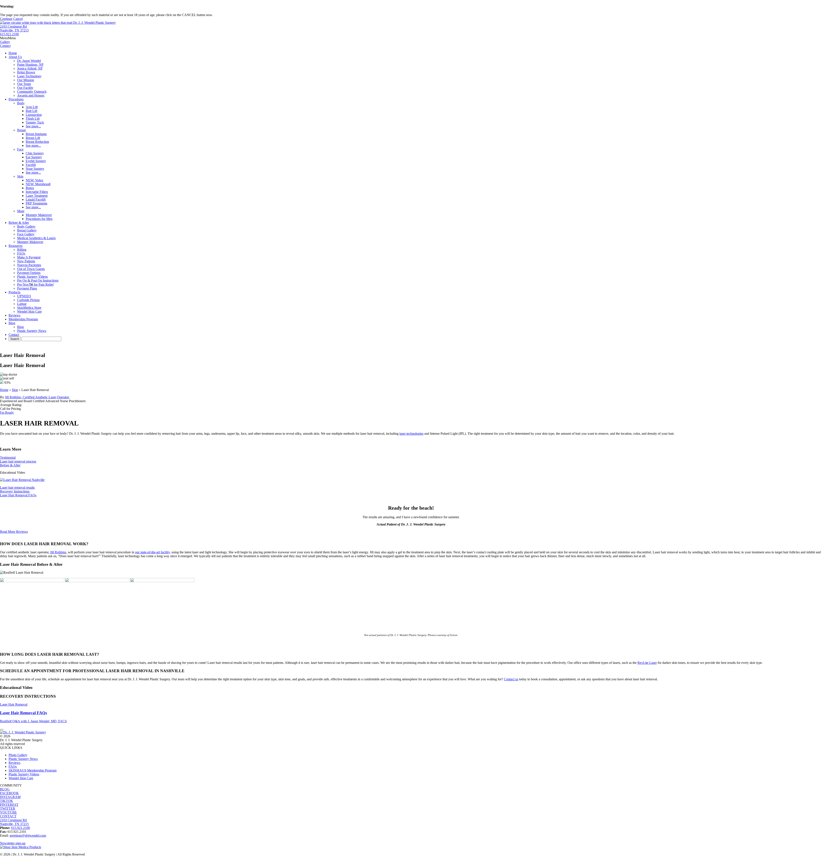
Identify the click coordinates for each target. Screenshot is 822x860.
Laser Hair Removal (13, 704)
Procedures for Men (39, 219)
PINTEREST (9, 804)
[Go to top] (1, 729)
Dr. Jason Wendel (29, 61)
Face (20, 149)
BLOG (5, 789)
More (20, 211)
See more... (33, 126)
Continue (6, 19)
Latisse (22, 304)
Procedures (16, 99)
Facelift (31, 165)
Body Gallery (26, 226)
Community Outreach (31, 91)
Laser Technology (29, 76)
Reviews (14, 315)
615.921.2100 (9, 34)
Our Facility (25, 88)
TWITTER (7, 808)
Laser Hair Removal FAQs (18, 495)
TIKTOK (6, 801)
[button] (8, 38)
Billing (21, 249)
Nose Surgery (35, 168)
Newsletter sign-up (12, 843)
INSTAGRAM (10, 797)
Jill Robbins (58, 552)
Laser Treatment (37, 195)
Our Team (24, 84)
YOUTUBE (8, 812)
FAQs (21, 253)
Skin (20, 176)
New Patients (26, 261)
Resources (15, 246)
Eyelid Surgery (36, 161)
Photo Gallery (18, 755)
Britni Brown (26, 72)
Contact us (511, 679)
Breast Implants (36, 134)
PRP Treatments (36, 203)
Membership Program (23, 319)
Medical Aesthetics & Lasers (36, 238)
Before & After (19, 222)
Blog (12, 323)
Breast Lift (33, 138)
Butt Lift (31, 111)
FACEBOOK (9, 793)
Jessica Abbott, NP (30, 68)
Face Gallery (25, 234)
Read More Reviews (14, 531)
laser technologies (411, 433)
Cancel (18, 19)
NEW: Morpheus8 (38, 184)
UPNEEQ (24, 296)
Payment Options (28, 273)
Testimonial (8, 457)
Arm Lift (32, 107)
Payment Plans (27, 288)
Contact (14, 334)
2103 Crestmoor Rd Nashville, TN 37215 (14, 28)
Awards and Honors (30, 95)
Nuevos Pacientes (29, 265)
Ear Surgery (34, 157)
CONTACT (8, 816)
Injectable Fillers (37, 192)
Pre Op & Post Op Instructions (37, 280)
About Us (15, 57)
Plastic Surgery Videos (32, 276)
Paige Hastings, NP (30, 64)
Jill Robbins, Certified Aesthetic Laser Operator (37, 397)
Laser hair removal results (17, 487)
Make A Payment (28, 257)
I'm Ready (7, 412)
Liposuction (34, 114)
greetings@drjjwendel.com (28, 835)
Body (21, 103)
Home (13, 53)
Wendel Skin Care (29, 311)
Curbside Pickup (28, 300)
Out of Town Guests (31, 269)
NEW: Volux (34, 180)
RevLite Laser (647, 662)
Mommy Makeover (39, 215)
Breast (21, 130)
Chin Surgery (35, 153)
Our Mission (25, 80)
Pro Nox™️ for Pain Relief (35, 284)
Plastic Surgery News (31, 331)
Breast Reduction (37, 141)
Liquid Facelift (36, 199)
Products (14, 292)
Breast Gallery (27, 230)
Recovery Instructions (15, 491)
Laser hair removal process (18, 461)
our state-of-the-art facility (152, 552)
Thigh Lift (33, 118)
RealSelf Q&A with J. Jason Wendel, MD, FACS (33, 721)
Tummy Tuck (35, 122)
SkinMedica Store (29, 307)
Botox (30, 188)
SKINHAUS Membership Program (33, 770)
